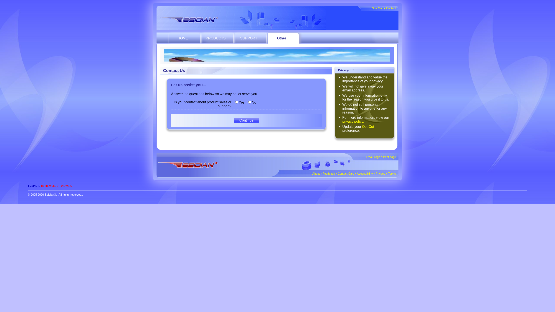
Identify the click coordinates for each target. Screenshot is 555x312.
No (254, 102)
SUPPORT (248, 38)
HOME (183, 38)
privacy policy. (353, 121)
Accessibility (365, 173)
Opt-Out (368, 126)
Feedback (329, 173)
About (316, 173)
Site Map (377, 8)
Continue (246, 120)
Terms (392, 173)
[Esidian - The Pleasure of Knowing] (192, 18)
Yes (242, 102)
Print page (389, 157)
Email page (373, 157)
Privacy (380, 173)
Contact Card (346, 173)
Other (281, 38)
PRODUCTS (216, 38)
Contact (391, 8)
